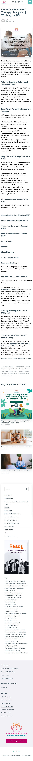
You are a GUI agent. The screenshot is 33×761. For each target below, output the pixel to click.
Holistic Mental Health (12, 611)
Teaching (22, 648)
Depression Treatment (12, 606)
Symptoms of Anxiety (12, 648)
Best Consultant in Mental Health (15, 588)
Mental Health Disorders (11, 520)
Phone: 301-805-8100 (7, 672)
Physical (8, 636)
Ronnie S (9, 20)
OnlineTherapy (10, 634)
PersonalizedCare (21, 634)
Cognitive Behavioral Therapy (15, 369)
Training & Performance (11, 536)
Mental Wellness (10, 632)
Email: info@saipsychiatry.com (10, 668)
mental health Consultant (11, 517)
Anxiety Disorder (21, 583)
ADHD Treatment (10, 583)
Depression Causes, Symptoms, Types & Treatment (16, 503)
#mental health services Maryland (15, 581)
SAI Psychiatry (23, 643)
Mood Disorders (9, 526)
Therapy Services (10, 653)
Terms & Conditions (7, 678)
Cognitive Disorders (11, 599)
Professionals (9, 639)
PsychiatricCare (19, 639)
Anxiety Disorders (11, 586)
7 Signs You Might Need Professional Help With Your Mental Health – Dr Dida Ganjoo (16, 421)
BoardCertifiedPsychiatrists (13, 595)
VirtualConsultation (22, 653)
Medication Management (13, 616)
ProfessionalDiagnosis (18, 636)
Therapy (18, 650)
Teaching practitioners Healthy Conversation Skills (15, 470)
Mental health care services (12, 513)
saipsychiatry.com (8, 289)
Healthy (16, 609)
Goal (21, 606)
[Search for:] (16, 489)
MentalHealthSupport (12, 627)
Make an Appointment (17, 741)
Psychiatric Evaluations (12, 641)
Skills (16, 646)
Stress (6, 533)
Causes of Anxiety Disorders (14, 597)
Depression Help (10, 602)
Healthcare (9, 609)
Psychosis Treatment (11, 643)
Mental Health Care (16, 373)
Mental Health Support (12, 625)
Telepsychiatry (10, 650)
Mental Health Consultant (13, 622)
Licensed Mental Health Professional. (16, 613)
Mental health (10, 366)
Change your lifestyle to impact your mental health (15, 446)
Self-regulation (8, 529)
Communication (8, 498)
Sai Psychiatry (14, 65)
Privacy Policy (5, 675)
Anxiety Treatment (22, 586)
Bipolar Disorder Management (14, 592)
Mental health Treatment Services (15, 629)
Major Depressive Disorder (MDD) (14, 220)
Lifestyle (3, 366)
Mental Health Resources (11, 523)
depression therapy (11, 604)
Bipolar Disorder (10, 590)
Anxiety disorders (6, 700)
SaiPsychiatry (9, 646)
